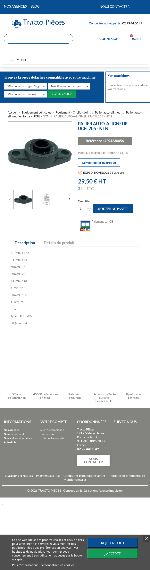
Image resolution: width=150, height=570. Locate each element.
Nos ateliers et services (18, 438)
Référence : (95, 141)
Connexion (47, 434)
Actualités (10, 442)
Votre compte (53, 422)
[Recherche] (68, 38)
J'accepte (112, 553)
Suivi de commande (52, 429)
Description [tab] (25, 242)
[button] (25, 86)
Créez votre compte (52, 438)
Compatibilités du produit (99, 162)
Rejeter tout (112, 542)
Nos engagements (14, 434)
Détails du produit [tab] (59, 242)
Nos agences (11, 429)
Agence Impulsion (111, 490)
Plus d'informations (25, 565)
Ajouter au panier (113, 209)
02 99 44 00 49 (132, 23)
